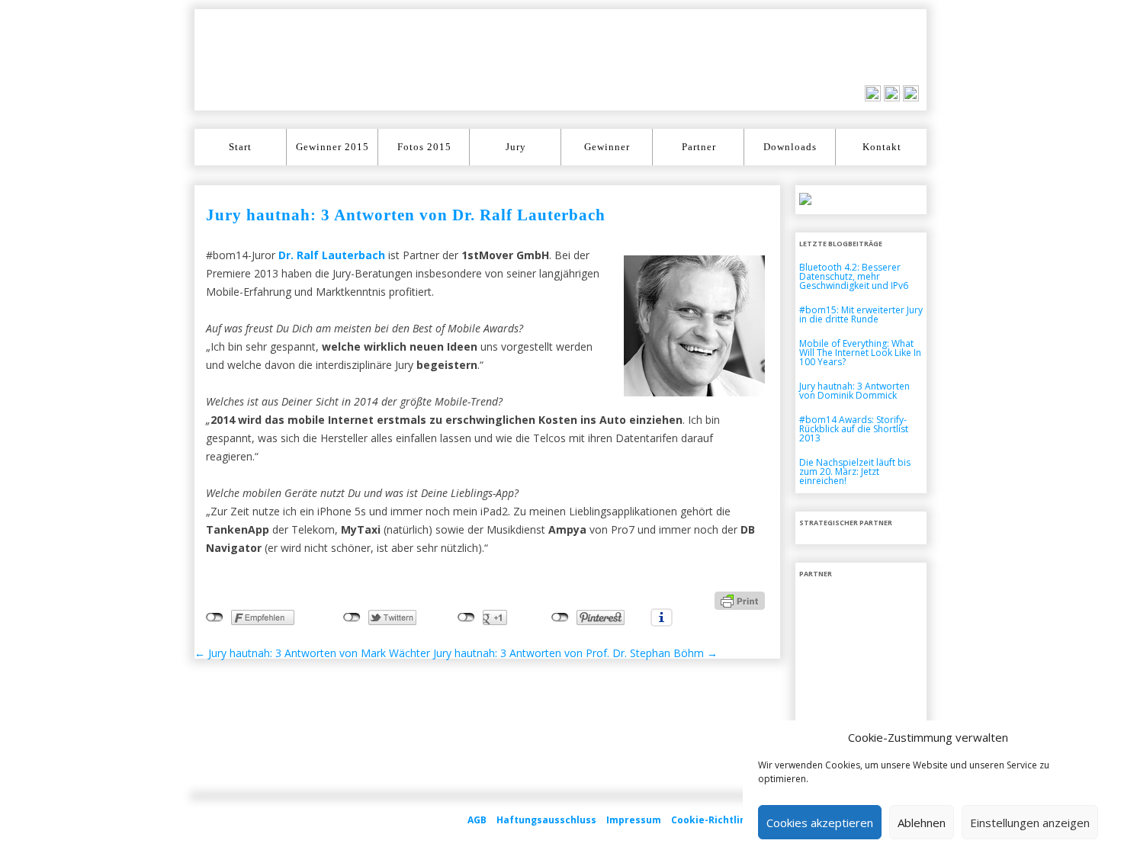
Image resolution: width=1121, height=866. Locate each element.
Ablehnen (922, 822)
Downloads (790, 146)
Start (240, 146)
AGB (477, 819)
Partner (699, 146)
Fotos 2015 (424, 146)
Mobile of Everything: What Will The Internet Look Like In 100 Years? (860, 352)
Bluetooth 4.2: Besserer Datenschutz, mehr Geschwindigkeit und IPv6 (853, 276)
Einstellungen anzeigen (1030, 822)
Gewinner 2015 (332, 146)
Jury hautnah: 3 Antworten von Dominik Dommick (854, 391)
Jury (516, 146)
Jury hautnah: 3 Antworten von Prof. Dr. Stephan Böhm (575, 653)
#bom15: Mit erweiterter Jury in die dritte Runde (861, 314)
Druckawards (245, 60)
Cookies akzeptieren (819, 822)
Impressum (633, 819)
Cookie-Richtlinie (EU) (723, 819)
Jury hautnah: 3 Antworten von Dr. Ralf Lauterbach (405, 215)
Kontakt (881, 146)
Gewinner (607, 146)
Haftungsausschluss (546, 819)
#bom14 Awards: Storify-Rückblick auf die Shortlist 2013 (853, 428)
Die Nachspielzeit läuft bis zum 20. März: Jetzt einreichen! (855, 471)
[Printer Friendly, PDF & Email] (740, 599)
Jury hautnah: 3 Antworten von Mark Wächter (312, 653)
